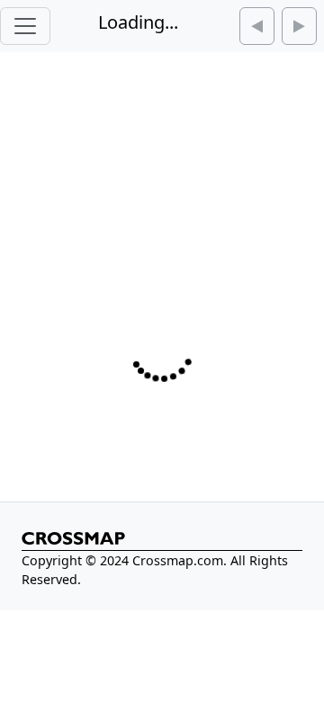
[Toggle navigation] (25, 26)
